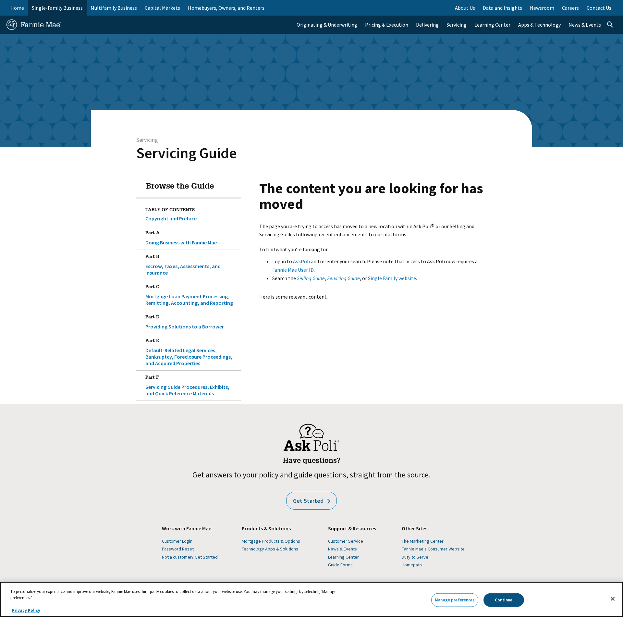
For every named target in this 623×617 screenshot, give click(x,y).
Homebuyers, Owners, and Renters (226, 8)
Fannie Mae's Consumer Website (433, 549)
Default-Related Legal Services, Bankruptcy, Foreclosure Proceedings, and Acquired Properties (188, 352)
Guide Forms (340, 565)
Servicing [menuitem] (456, 24)
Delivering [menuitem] (427, 24)
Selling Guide (311, 278)
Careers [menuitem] (570, 8)
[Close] (612, 599)
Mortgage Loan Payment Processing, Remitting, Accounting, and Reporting (189, 295)
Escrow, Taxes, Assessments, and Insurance (183, 265)
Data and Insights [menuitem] (502, 8)
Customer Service (345, 541)
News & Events (342, 549)
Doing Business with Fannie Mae (181, 238)
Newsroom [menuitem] (542, 8)
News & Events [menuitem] (584, 24)
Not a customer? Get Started (190, 557)
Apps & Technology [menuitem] (539, 24)
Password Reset (178, 549)
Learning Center (343, 557)
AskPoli (301, 261)
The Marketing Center (423, 541)
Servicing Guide (186, 152)
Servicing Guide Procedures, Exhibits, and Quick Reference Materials (187, 386)
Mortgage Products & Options (271, 541)
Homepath (412, 565)
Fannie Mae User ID (293, 269)
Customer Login (177, 541)
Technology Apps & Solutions (270, 549)
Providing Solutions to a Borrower (184, 322)
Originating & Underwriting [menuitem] (327, 24)
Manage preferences (454, 600)
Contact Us (599, 8)
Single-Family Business (57, 8)
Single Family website (392, 278)
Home (17, 8)
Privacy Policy (26, 610)
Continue (504, 600)
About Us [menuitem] (465, 8)
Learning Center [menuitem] (492, 24)
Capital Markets (162, 8)
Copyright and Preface (171, 218)
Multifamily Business (114, 8)
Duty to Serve (415, 557)
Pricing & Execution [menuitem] (386, 24)
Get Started (308, 500)
